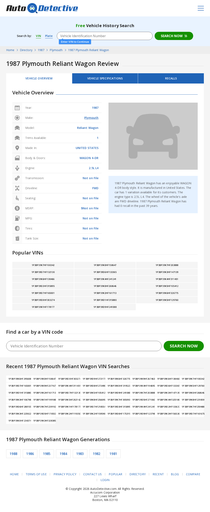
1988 (13, 453)
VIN (38, 36)
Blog (175, 474)
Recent (158, 474)
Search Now (172, 36)
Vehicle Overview (38, 78)
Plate (49, 36)
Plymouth (91, 118)
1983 (80, 453)
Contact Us (92, 474)
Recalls (171, 78)
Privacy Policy (65, 474)
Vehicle (105, 78)
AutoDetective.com (42, 8)
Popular (115, 474)
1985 (47, 453)
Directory (137, 474)
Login (105, 480)
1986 (30, 453)
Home (14, 474)
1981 (113, 453)
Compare (193, 474)
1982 (96, 453)
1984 (63, 453)
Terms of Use (36, 474)
